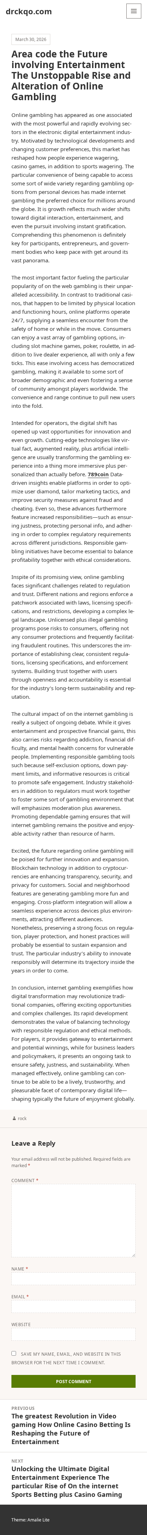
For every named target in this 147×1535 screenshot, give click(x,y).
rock (22, 1118)
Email (20, 1297)
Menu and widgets (134, 18)
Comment (25, 1180)
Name (20, 1269)
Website (21, 1324)
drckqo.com (29, 11)
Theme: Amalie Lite (30, 1520)
